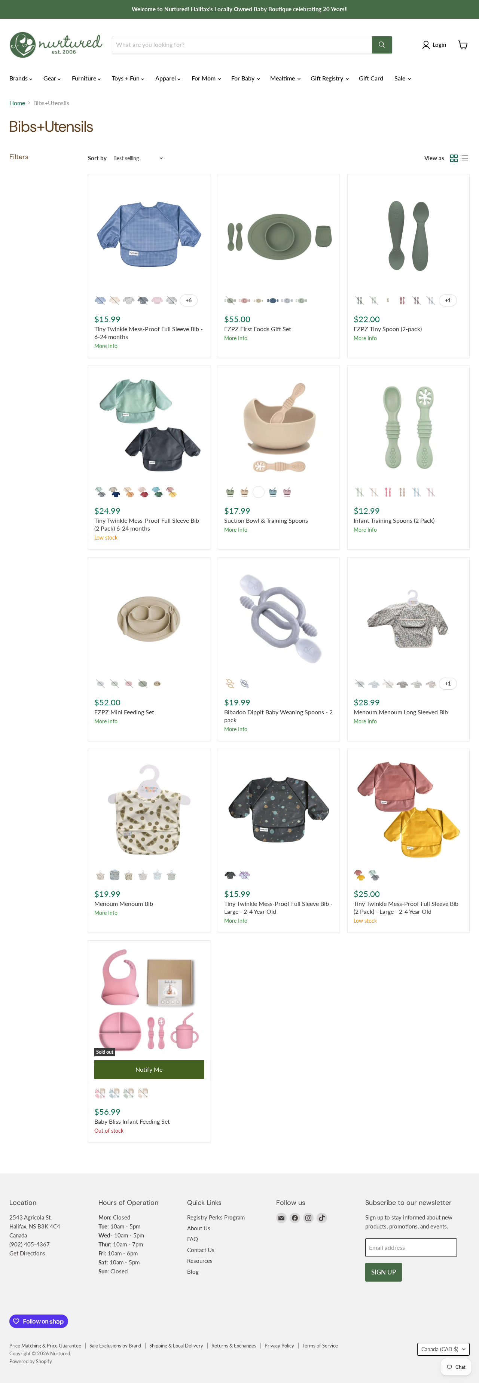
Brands (19, 78)
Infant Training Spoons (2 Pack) (394, 520)
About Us (198, 1228)
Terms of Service (320, 1346)
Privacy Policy (279, 1346)
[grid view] (454, 158)
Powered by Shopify (30, 1361)
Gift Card (371, 78)
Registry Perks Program (216, 1217)
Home (17, 103)
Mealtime (283, 78)
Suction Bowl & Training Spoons (266, 520)
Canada (439, 1349)
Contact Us (200, 1249)
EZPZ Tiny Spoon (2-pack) (388, 328)
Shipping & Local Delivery (176, 1346)
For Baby (243, 78)
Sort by (97, 158)
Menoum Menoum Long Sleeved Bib (401, 711)
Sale (400, 78)
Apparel (166, 78)
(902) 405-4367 (29, 1244)
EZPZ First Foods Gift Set (257, 328)
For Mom (204, 78)
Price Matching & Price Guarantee (45, 1346)
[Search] (382, 45)
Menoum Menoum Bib (123, 903)
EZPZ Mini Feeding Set (124, 711)
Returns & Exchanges (233, 1346)
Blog (193, 1271)
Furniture (85, 78)
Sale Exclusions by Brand (115, 1346)
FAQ (192, 1239)
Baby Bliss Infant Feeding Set (132, 1121)
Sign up (383, 1272)
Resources (200, 1260)
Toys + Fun (126, 78)
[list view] (464, 158)
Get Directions (27, 1253)
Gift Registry (328, 78)
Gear (50, 78)
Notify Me (148, 1069)
